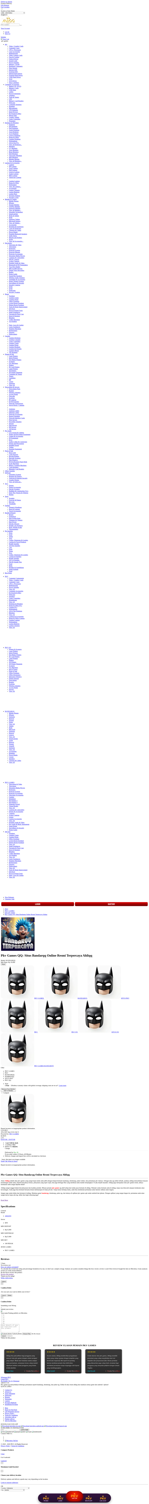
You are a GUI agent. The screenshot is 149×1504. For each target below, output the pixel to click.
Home (7, 294)
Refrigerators (13, 330)
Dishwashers (13, 334)
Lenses (11, 817)
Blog (6, 1408)
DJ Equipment (13, 438)
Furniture (12, 296)
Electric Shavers (14, 524)
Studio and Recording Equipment (19, 434)
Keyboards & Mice (15, 114)
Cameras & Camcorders (16, 258)
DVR (10, 287)
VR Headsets (13, 352)
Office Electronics (14, 675)
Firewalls (12, 396)
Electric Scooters (14, 489)
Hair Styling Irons (14, 518)
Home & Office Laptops (17, 618)
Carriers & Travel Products (17, 542)
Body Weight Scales (15, 527)
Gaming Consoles (14, 340)
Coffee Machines (14, 320)
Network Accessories (16, 414)
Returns (7, 1397)
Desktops (12, 124)
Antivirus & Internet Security (18, 478)
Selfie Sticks (13, 236)
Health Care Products (16, 525)
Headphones (13, 600)
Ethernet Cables (14, 412)
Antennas (12, 409)
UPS (10, 99)
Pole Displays (13, 460)
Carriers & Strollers (15, 556)
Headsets (12, 106)
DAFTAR (111, 904)
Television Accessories (16, 795)
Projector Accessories (16, 254)
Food (10, 535)
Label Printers (13, 369)
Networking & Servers (12, 387)
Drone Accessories (15, 487)
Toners (11, 376)
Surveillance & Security (16, 283)
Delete (9, 1295)
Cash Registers (13, 467)
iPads (10, 217)
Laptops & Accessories (12, 163)
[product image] (18, 950)
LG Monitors (13, 148)
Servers (11, 423)
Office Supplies (10, 471)
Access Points (13, 394)
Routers (11, 391)
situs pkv (8, 832)
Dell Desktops (13, 128)
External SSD (13, 72)
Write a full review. (7, 1278)
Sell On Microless (10, 1421)
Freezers (11, 332)
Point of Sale (9, 451)
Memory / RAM (14, 64)
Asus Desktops (14, 132)
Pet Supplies (9, 531)
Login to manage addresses (9, 1482)
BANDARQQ (9, 711)
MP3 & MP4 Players (15, 268)
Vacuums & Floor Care (16, 314)
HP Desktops (13, 126)
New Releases (9, 897)
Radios (11, 272)
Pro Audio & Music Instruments (19, 824)
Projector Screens (14, 250)
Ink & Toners (13, 669)
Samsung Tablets (14, 219)
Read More (4, 1200)
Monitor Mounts (14, 159)
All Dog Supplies (14, 546)
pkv (6, 44)
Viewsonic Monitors (15, 155)
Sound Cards (13, 61)
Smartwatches (13, 214)
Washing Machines (15, 329)
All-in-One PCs (14, 143)
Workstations (13, 141)
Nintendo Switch (14, 804)
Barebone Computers (16, 66)
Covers (11, 757)
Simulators (12, 799)
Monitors (12, 146)
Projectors (12, 248)
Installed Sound (14, 445)
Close (2, 1454)
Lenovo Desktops (14, 135)
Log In (7, 32)
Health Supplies (14, 544)
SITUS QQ (115, 1032)
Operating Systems (15, 474)
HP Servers (12, 427)
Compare (6, 1093)
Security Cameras (14, 285)
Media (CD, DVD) (15, 86)
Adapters (12, 95)
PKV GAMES (9, 782)
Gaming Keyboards (15, 349)
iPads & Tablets (14, 216)
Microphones (13, 108)
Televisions (12, 247)
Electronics (8, 243)
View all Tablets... (14, 223)
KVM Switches (14, 402)
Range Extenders (14, 416)
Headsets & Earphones (16, 227)
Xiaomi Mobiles (14, 205)
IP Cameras (12, 400)
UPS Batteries (13, 110)
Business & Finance (15, 476)
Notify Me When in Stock (9, 1161)
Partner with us (9, 1419)
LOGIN (37, 904)
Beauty (11, 515)
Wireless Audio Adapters (17, 278)
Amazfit (11, 746)
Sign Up (7, 34)
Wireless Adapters (14, 392)
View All (12, 385)
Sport (6, 496)
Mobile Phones (14, 201)
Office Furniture (14, 301)
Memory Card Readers (16, 101)
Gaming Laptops (14, 181)
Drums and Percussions (16, 443)
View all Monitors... (15, 161)
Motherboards (13, 53)
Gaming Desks (13, 299)
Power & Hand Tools (16, 310)
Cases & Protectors (15, 228)
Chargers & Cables (15, 230)
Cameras (11, 813)
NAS (10, 79)
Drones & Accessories (16, 811)
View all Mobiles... (15, 210)
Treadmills (12, 504)
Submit (4, 1281)
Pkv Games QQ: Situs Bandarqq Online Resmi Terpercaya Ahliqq (26, 914)
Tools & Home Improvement (18, 307)
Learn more (62, 1085)
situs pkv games (10, 913)
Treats (11, 536)
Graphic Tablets (14, 117)
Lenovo (11, 735)
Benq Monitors (14, 152)
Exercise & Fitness (15, 500)
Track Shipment (10, 1393)
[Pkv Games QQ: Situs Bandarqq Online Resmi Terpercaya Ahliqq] (8, 23)
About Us (8, 1392)
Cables (11, 92)
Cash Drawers (13, 454)
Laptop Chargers (14, 190)
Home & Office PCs (15, 605)
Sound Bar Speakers (15, 276)
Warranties (8, 1399)
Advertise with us (10, 1417)
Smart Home (13, 826)
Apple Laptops (13, 174)
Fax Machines (13, 363)
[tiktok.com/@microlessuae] (11, 1441)
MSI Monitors (13, 157)
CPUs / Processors (15, 50)
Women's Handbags (15, 507)
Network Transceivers (16, 403)
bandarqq (45, 1193)
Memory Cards (14, 88)
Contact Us (8, 1390)
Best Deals (8, 573)
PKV (6, 576)
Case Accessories (14, 52)
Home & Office (14, 137)
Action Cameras (14, 261)
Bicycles (11, 502)
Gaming (7, 336)
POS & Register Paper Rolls (18, 462)
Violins (11, 447)
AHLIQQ (8, 1216)
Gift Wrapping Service (12, 1411)
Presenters (12, 121)
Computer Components (16, 578)
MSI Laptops (13, 176)
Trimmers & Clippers (15, 520)
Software (8, 473)
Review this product (7, 1274)
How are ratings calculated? (10, 1267)
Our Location (5, 7)
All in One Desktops (15, 611)
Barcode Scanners (14, 458)
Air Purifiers (13, 321)
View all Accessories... (16, 241)
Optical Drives (13, 59)
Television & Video (15, 245)
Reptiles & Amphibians (16, 567)
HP (10, 380)
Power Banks (13, 232)
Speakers (12, 596)
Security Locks (14, 197)
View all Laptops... (15, 186)
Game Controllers (14, 119)
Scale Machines (14, 464)
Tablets (11, 726)
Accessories (13, 188)
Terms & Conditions (11, 1415)
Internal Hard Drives (15, 73)
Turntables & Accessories (17, 279)
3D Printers (12, 371)
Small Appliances (14, 312)
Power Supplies (14, 62)
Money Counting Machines (17, 465)
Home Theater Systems (16, 281)
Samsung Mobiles (14, 208)
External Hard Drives (16, 75)
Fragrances (12, 516)
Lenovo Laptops (14, 172)
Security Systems (14, 292)
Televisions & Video (15, 784)
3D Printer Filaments (15, 372)
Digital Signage (14, 678)
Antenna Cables (14, 411)
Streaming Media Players (17, 256)
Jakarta (6, 2)
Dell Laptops (13, 170)
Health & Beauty (10, 513)
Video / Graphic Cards (16, 46)
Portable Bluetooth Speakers (18, 234)
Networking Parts (14, 389)
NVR (10, 289)
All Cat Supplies (14, 560)
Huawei (11, 718)
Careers (7, 1401)
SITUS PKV (125, 998)
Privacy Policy (9, 1413)
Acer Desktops (13, 134)
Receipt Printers (14, 456)
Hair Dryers (13, 522)
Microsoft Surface (14, 221)
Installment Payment (11, 1404)
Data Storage (13, 68)
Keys (10, 440)
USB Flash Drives (15, 77)
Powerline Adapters (15, 422)
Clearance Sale (9, 899)
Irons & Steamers (14, 316)
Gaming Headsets (14, 347)
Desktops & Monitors (12, 123)
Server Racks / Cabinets (16, 405)
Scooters (11, 498)
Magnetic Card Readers (16, 469)
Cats (10, 547)
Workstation (13, 185)
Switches (12, 398)
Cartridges (12, 378)
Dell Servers (13, 425)
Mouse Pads (13, 115)
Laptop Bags (13, 194)
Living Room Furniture (16, 303)
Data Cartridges (14, 83)
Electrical (12, 309)
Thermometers (13, 529)
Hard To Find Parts (11, 1410)
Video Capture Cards (15, 55)
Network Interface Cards (17, 418)
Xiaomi (11, 720)
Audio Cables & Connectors (18, 442)
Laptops (11, 165)
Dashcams (12, 290)
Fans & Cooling (14, 57)
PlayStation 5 (13, 801)
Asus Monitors (13, 150)
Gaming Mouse (14, 350)
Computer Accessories (12, 84)
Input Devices (13, 112)
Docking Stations (14, 196)
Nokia (11, 722)
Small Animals (13, 569)
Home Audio (13, 274)
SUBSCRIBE (24, 1430)
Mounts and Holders (15, 237)
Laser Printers (13, 356)
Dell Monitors (13, 154)
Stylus (11, 239)
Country (3, 1488)
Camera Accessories (15, 819)
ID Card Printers (14, 367)
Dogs (10, 533)
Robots (11, 494)
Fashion (7, 505)
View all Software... (15, 482)
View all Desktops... (15, 145)
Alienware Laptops (15, 177)
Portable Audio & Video (16, 263)
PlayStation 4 (13, 802)
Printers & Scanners (15, 649)
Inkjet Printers (13, 358)
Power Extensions (14, 93)
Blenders (12, 318)
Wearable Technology (16, 212)
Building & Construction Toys (18, 491)
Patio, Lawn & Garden (16, 325)
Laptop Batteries (14, 192)
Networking (13, 680)
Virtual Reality (13, 806)
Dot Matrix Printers (15, 360)
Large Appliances (14, 327)
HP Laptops (13, 166)
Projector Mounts (14, 252)
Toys (6, 484)
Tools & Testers (14, 97)
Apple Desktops (14, 130)
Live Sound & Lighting (16, 433)
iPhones (11, 203)
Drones (11, 485)
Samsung (12, 383)
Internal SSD (13, 70)
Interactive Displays (15, 677)
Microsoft (12, 729)
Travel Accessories (15, 511)
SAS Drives (13, 81)
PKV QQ (8, 647)
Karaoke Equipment (15, 449)
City (2, 1490)
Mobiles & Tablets (11, 199)
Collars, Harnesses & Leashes (18, 540)
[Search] (21, 25)
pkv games (55, 1188)
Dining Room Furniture (16, 305)
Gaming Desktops (14, 139)
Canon (11, 381)
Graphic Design (14, 480)
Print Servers (13, 420)
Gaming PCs (13, 607)
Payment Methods (10, 1403)
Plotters (11, 365)
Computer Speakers (15, 104)
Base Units (12, 453)
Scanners (12, 361)
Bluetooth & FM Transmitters (18, 265)
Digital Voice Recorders (16, 270)
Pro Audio (8, 431)
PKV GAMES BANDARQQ (44, 1066)
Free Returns (5, 5)
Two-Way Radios (14, 267)
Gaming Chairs (14, 298)
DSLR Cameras (14, 259)
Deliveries (8, 1395)
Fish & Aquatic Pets (15, 562)
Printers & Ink (9, 354)
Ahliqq (7, 1181)
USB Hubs (12, 90)
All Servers (12, 429)
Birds (10, 566)
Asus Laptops (13, 168)
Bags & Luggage (14, 509)
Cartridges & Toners (15, 374)
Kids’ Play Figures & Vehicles (18, 493)
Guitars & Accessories (16, 436)
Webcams (12, 103)
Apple (11, 740)
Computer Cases (14, 48)
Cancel (4, 1295)
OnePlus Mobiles (14, 206)
